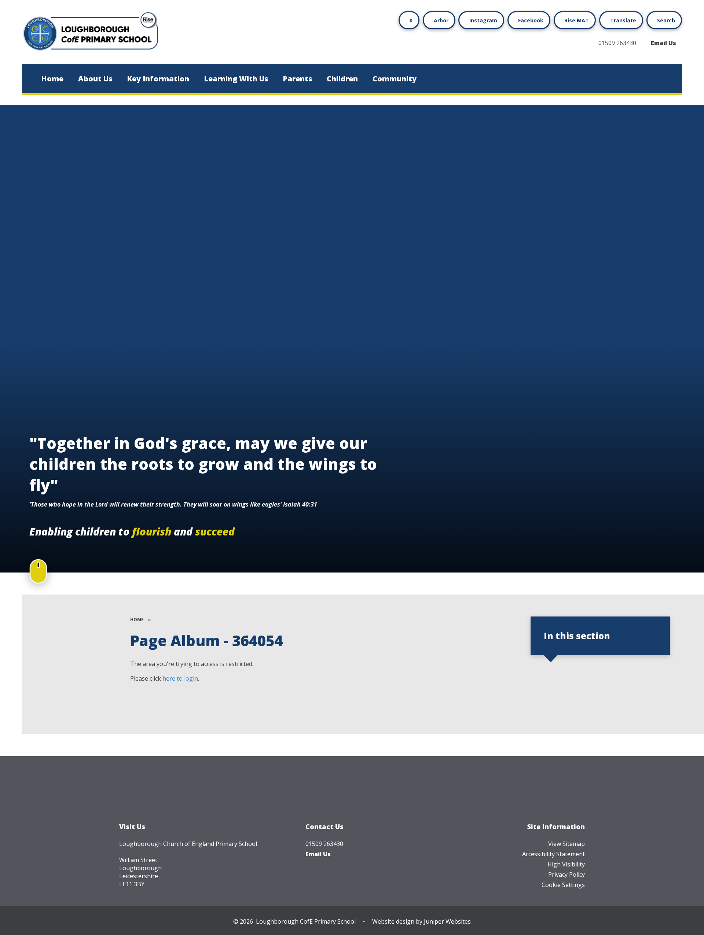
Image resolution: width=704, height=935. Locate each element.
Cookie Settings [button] (563, 885)
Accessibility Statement (553, 854)
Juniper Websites (447, 921)
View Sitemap (566, 844)
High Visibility (566, 864)
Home (137, 619)
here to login (180, 678)
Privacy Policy (566, 874)
